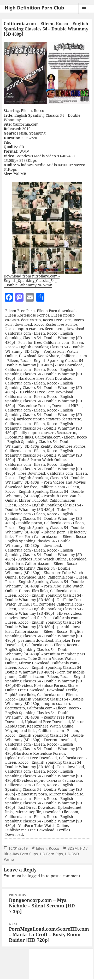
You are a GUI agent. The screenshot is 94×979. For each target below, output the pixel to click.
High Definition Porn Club (34, 7)
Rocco (54, 848)
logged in (36, 875)
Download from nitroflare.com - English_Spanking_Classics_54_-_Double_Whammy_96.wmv (32, 280)
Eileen (41, 848)
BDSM (72, 848)
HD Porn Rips (51, 853)
